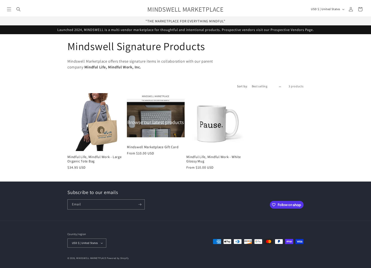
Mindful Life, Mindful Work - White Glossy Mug (213, 159)
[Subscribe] (139, 204)
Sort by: (242, 86)
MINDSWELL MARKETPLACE (91, 258)
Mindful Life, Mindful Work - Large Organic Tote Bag (94, 159)
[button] (9, 9)
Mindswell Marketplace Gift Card (152, 147)
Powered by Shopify (118, 258)
